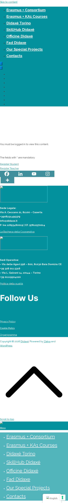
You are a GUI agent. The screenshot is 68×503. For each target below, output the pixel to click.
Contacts (14, 56)
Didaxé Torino (18, 23)
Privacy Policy (7, 321)
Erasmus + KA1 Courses (26, 16)
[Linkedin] (20, 174)
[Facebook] (7, 174)
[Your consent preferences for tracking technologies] (62, 497)
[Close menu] (1, 67)
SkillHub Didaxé (20, 29)
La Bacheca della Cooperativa (17, 231)
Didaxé (25, 341)
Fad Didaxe (16, 42)
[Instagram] (47, 174)
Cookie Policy (7, 328)
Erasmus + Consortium (26, 10)
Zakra (47, 341)
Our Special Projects (24, 49)
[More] (7, 180)
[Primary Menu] (1, 63)
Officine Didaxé (19, 36)
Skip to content (8, 2)
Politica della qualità (11, 283)
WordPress (6, 345)
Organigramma (8, 334)
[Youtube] (34, 174)
